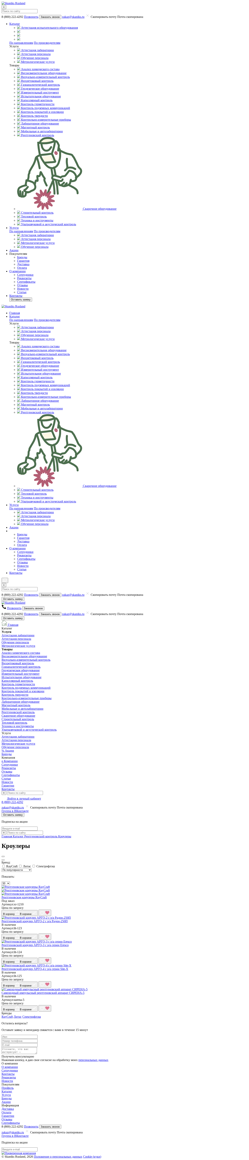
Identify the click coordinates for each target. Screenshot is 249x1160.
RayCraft (7, 1016)
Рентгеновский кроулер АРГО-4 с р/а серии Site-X (35, 969)
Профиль (8, 1088)
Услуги (6, 1095)
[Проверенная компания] (19, 1153)
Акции (6, 1102)
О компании (10, 1067)
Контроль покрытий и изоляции (23, 691)
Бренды (7, 754)
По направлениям (21, 42)
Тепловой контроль (14, 722)
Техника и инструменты (18, 726)
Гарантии (8, 785)
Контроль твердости (15, 694)
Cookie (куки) (92, 1156)
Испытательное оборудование (21, 677)
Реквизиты (9, 768)
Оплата (6, 1112)
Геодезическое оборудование (21, 670)
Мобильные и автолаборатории (22, 708)
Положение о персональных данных (58, 1156)
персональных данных (93, 1060)
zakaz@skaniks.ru (73, 16)
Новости (7, 782)
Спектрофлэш (31, 1016)
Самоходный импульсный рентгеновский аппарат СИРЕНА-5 (43, 992)
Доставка (8, 1109)
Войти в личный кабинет (24, 798)
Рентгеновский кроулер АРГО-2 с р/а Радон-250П (35, 921)
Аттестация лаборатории (18, 635)
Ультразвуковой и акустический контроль (29, 729)
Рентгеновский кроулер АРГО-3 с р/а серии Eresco (35, 945)
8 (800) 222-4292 (12, 802)
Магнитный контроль (16, 705)
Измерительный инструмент (20, 673)
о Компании (10, 761)
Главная (12, 624)
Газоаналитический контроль (21, 666)
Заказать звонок (50, 17)
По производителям (47, 42)
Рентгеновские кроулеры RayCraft (24, 897)
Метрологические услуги (18, 645)
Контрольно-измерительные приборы (27, 698)
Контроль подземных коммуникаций (26, 687)
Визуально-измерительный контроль (26, 659)
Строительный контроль (18, 719)
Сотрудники (10, 764)
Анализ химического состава (21, 652)
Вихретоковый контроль (18, 663)
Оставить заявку (21, 299)
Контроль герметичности (18, 684)
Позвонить (31, 16)
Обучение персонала (15, 642)
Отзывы (7, 771)
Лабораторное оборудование (20, 701)
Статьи (6, 778)
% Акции (8, 750)
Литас (18, 1016)
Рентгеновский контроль (18, 712)
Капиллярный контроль (17, 680)
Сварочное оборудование (18, 715)
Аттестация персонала (16, 638)
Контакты (8, 789)
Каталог (7, 1091)
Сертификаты (11, 775)
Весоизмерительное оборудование (24, 656)
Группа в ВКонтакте (15, 811)
